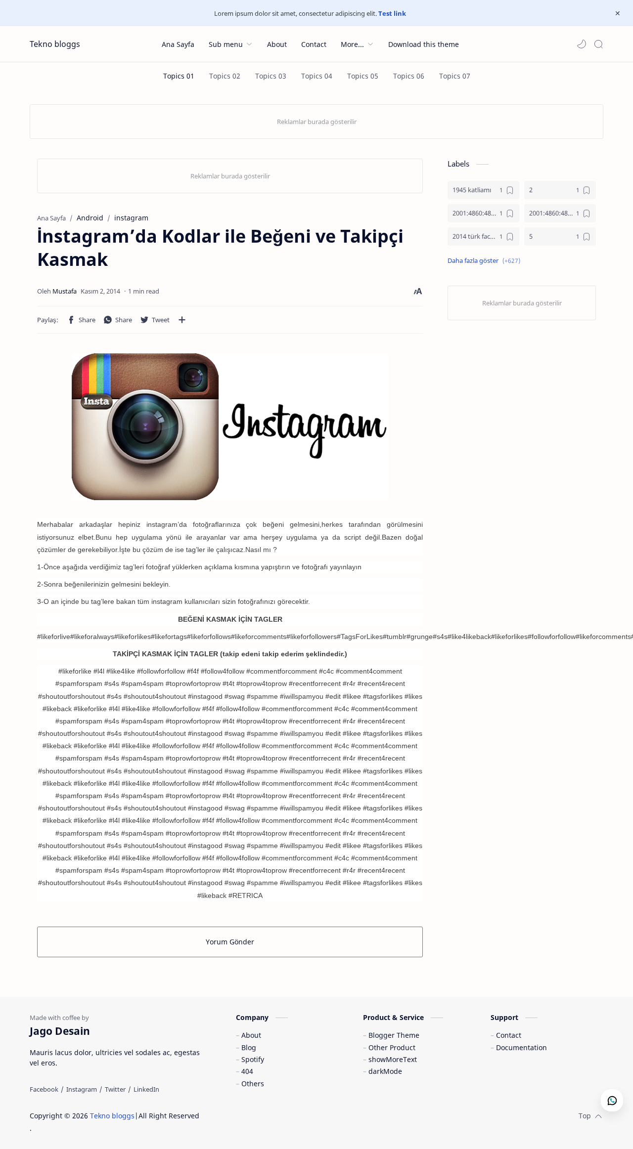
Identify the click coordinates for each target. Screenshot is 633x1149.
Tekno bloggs (55, 44)
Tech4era (264, 1115)
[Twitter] (115, 1089)
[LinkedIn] (146, 1089)
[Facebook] (44, 1089)
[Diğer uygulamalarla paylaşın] (182, 319)
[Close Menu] (618, 13)
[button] (581, 44)
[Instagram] (81, 1089)
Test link (392, 13)
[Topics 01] (178, 76)
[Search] (598, 44)
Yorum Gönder (230, 941)
